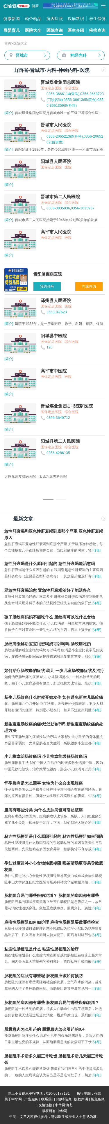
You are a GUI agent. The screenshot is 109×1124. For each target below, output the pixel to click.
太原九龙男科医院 (53, 476)
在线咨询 (89, 286)
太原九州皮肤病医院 (20, 476)
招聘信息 (65, 1099)
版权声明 (81, 1099)
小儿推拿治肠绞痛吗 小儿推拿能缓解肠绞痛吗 (45, 756)
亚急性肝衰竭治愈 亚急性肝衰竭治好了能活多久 (47, 590)
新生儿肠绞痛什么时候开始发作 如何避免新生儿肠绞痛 (53, 697)
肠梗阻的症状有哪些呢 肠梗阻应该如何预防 (43, 975)
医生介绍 (76, 30)
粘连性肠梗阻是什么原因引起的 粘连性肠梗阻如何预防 (53, 836)
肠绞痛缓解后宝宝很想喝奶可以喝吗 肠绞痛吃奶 (47, 643)
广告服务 (31, 1099)
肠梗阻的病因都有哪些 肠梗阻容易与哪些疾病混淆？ (51, 1002)
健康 (35, 6)
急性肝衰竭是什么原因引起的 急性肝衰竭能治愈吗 (49, 563)
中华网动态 (63, 1105)
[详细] (96, 550)
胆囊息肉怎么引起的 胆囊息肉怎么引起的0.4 (44, 1029)
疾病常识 (76, 18)
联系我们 (48, 1099)
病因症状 (55, 18)
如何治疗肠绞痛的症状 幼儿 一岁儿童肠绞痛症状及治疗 (54, 670)
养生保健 (97, 18)
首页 (7, 43)
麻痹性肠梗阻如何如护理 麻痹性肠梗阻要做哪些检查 (51, 922)
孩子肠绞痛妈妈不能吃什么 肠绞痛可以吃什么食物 (49, 617)
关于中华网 (13, 1099)
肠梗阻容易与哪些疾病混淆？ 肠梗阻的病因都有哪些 (51, 895)
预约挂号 (47, 286)
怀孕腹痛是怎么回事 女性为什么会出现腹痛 (43, 783)
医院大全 (33, 30)
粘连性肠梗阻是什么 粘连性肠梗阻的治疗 (41, 949)
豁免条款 (98, 1099)
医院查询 (55, 30)
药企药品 (33, 18)
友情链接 (45, 1105)
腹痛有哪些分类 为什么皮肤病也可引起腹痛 (43, 810)
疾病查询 (97, 30)
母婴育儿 (11, 30)
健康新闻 (11, 18)
